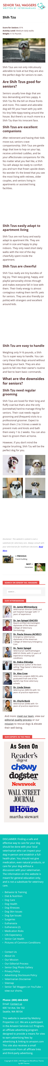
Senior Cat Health (14, 938)
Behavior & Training (16, 892)
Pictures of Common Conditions (23, 942)
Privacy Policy (12, 971)
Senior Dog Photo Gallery (19, 967)
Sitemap (9, 983)
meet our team (25, 716)
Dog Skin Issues (13, 911)
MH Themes (25, 1063)
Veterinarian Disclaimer (18, 979)
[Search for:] (24, 591)
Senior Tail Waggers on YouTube (23, 986)
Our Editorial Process (16, 963)
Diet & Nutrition (13, 896)
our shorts (16, 990)
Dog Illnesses (12, 907)
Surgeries (10, 919)
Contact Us (11, 951)
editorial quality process (18, 719)
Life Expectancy (13, 934)
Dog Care (10, 900)
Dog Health (11, 903)
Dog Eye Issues (13, 915)
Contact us (16, 1003)
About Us (10, 955)
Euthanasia (11, 923)
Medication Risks (14, 931)
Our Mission (11, 959)
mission (9, 723)
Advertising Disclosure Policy (21, 975)
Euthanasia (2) (12, 927)
